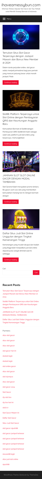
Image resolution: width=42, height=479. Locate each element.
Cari (4, 269)
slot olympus (8, 377)
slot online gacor (9, 366)
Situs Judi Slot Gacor (11, 423)
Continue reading (10, 82)
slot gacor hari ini (9, 351)
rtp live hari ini (8, 402)
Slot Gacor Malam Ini (11, 413)
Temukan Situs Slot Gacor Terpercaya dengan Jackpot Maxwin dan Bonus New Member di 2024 (21, 294)
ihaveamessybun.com (21, 4)
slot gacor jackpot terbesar (13, 433)
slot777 (5, 408)
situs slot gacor (9, 335)
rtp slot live (7, 397)
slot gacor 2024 (9, 387)
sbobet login (7, 356)
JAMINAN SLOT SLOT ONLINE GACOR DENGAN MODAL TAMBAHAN (19, 179)
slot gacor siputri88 (10, 428)
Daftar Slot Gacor (9, 418)
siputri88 (6, 464)
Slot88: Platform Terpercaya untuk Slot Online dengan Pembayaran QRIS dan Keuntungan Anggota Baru (21, 304)
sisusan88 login (9, 454)
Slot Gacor (7, 392)
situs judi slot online (10, 459)
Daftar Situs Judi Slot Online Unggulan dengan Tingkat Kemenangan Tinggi (18, 236)
